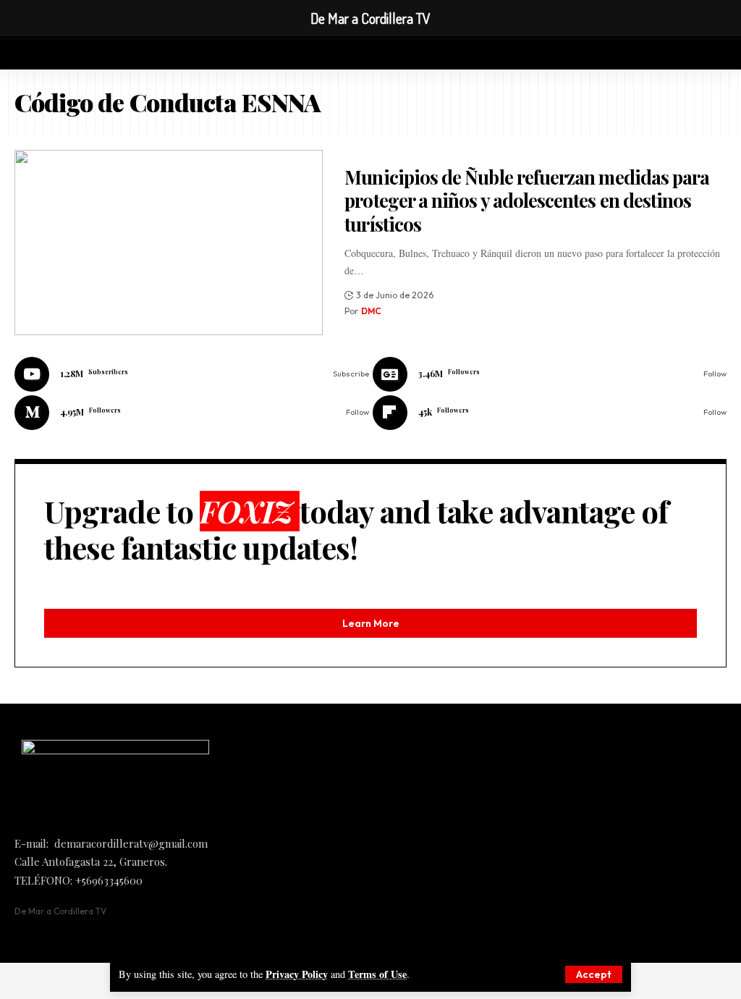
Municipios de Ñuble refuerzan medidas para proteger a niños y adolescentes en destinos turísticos (526, 200)
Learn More (370, 623)
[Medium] (191, 412)
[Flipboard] (550, 412)
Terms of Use (377, 974)
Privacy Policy (297, 974)
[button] (593, 974)
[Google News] (550, 374)
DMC (371, 310)
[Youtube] (191, 374)
